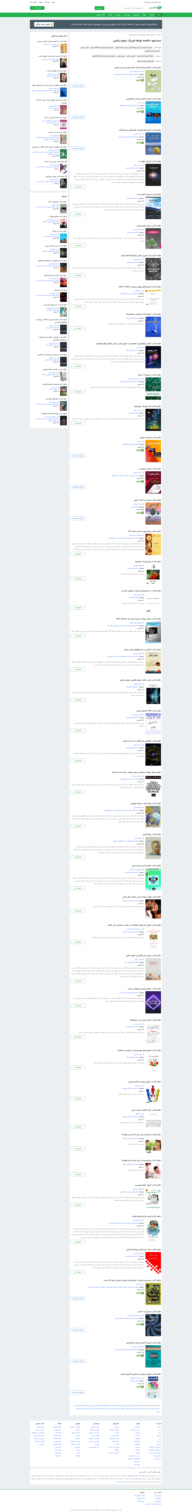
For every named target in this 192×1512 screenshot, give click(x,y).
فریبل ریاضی (131, 56)
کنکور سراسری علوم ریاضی (96, 1287)
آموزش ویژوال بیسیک (90, 998)
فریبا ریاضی (121, 56)
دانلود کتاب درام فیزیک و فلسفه (148, 561)
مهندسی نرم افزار (109, 210)
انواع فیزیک (133, 174)
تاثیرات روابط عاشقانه (98, 937)
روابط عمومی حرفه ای (86, 819)
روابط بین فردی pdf (80, 850)
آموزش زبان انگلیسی (111, 971)
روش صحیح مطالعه (130, 1197)
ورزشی (78, 1450)
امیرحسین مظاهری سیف (49, 121)
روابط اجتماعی (96, 1268)
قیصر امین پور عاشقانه (116, 1229)
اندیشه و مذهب (135, 1430)
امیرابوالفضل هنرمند (51, 417)
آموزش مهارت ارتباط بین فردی (106, 847)
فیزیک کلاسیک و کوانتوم (109, 174)
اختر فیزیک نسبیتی (96, 419)
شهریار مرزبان (137, 1189)
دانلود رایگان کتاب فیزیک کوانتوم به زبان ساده (126, 362)
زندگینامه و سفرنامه (155, 1447)
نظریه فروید (100, 1265)
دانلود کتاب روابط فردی (152, 834)
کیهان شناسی (132, 603)
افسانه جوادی (137, 504)
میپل (142, 665)
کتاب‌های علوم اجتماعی (130, 810)
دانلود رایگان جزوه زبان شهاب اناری (133, 974)
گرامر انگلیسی (99, 971)
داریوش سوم (120, 1405)
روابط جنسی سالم (119, 906)
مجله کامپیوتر (57, 1427)
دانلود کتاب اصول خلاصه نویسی (148, 1185)
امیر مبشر (54, 387)
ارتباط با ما (157, 1496)
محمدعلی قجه (53, 402)
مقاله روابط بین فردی (122, 852)
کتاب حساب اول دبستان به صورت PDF (95, 547)
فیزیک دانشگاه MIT (77, 631)
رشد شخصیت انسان (80, 1262)
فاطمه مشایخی (52, 89)
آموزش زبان (157, 1456)
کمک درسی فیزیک (122, 210)
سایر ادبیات (157, 1459)
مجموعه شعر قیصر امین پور (90, 1237)
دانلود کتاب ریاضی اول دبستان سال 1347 (144, 531)
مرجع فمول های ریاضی (89, 723)
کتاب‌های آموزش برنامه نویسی (128, 993)
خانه (158, 15)
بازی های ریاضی (88, 238)
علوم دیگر (137, 1464)
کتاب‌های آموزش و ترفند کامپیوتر (49, 152)
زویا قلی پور (53, 293)
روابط (129, 1094)
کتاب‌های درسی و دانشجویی (129, 293)
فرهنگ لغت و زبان (155, 1453)
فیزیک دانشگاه (107, 204)
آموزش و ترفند (114, 1430)
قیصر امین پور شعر (131, 1229)
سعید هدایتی (137, 745)
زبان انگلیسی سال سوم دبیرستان (110, 974)
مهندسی (127, 15)
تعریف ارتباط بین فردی (94, 850)
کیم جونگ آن (53, 373)
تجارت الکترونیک (114, 1439)
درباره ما (158, 1498)
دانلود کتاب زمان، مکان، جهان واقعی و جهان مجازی (140, 680)
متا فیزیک (93, 692)
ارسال (121, 1482)
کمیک (159, 1441)
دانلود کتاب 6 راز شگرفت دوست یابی (146, 1110)
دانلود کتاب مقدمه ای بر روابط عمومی (146, 803)
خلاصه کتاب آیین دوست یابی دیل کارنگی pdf (108, 884)
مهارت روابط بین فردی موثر (106, 852)
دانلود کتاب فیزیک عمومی (150, 437)
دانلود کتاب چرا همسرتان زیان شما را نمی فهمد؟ (141, 1134)
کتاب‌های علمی (133, 413)
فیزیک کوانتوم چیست (118, 182)
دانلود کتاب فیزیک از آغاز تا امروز (147, 500)
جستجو (99, 8)
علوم (144, 15)
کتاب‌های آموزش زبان (52, 328)
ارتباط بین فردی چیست (110, 850)
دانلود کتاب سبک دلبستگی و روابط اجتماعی (143, 1249)
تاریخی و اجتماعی (38, 1436)
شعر (159, 1433)
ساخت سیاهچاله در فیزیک (102, 1032)
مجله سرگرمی (57, 1436)
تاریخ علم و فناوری (132, 137)
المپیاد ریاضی (113, 299)
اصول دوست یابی (129, 884)
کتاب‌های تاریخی (54, 108)
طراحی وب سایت (114, 1447)
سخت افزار (115, 1441)
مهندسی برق (95, 1436)
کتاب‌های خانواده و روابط (145, 61)
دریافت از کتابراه (78, 86)
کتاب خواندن (90, 1197)
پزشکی (138, 1433)
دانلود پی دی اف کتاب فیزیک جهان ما (92, 179)
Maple (73, 662)
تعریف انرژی (94, 387)
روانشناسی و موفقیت (37, 1433)
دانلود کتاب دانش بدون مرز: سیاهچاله (145, 1020)
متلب (89, 662)
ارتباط (125, 1094)
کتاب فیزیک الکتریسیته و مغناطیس (89, 204)
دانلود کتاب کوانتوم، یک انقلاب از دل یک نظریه (142, 741)
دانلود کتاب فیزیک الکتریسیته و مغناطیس (143, 99)
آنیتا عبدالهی (137, 259)
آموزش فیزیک (132, 387)
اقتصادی (137, 1427)
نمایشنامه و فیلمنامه (155, 1450)
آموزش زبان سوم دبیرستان (128, 976)
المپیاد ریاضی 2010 (102, 299)
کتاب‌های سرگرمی (53, 421)
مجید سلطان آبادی (136, 71)
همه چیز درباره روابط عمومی (102, 819)
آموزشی (41, 1444)
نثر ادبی (158, 1444)
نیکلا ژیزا (139, 347)
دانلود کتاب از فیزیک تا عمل (149, 375)
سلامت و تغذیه (75, 1441)
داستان (159, 1427)
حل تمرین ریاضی (117, 268)
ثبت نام (47, 2)
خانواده (120, 1094)
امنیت (117, 1433)
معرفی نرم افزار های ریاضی (111, 665)
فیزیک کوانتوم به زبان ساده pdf (99, 356)
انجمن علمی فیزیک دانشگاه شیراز (102, 48)
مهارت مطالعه (80, 1197)
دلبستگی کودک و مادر (95, 1262)
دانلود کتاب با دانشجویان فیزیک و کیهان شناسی (141, 591)
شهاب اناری (138, 959)
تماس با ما (33, 2)
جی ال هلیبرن (137, 134)
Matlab (78, 662)
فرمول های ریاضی (131, 723)
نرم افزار (134, 662)
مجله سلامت (57, 1450)
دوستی (134, 1094)
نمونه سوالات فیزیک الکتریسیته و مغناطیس (108, 207)
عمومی (117, 15)
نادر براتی (54, 205)
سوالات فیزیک (134, 210)
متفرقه (78, 1456)
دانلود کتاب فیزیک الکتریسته (149, 194)
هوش (131, 1381)
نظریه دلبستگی (118, 1268)
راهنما (40, 2)
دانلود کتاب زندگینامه (137, 1237)
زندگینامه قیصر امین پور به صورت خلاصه (93, 1232)
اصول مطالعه (128, 1200)
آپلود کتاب (37, 8)
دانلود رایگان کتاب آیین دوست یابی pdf (102, 878)
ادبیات (151, 15)
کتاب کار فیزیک (87, 207)
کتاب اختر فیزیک (131, 419)
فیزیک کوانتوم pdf (132, 182)
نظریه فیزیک (102, 692)
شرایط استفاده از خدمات (153, 1504)
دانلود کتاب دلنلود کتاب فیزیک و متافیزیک (143, 314)
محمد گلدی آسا (137, 776)
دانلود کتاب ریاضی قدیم (119, 549)
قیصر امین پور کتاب (101, 1229)
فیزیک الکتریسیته (132, 105)
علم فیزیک (122, 137)
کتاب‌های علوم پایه (132, 168)
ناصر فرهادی (138, 291)
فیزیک (136, 74)
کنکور (73, 1197)
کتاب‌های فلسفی (54, 91)
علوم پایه (137, 1462)
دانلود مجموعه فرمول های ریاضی (114, 723)
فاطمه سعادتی (137, 1347)
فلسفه (130, 574)
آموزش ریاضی (127, 268)
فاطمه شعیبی (137, 230)
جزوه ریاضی (98, 665)
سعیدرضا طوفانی (52, 74)
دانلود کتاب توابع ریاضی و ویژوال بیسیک (144, 988)
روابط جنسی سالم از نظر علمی (103, 906)
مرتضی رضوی (138, 595)
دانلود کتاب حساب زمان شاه (102, 549)
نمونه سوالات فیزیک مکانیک (94, 631)
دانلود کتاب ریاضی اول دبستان (118, 547)
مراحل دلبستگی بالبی (130, 1268)
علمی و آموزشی (128, 1318)
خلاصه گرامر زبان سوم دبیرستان (100, 968)
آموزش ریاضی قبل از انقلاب (101, 544)
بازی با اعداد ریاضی (100, 238)
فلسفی (137, 1450)
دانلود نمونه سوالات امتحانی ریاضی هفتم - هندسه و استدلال (136, 772)
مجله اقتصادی (57, 1439)
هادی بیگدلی (53, 234)
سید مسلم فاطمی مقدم (134, 929)
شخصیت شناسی (138, 1265)
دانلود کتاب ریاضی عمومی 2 (149, 469)
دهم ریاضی (134, 1287)
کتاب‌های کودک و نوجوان (51, 139)
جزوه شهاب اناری (92, 974)
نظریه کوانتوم (133, 176)
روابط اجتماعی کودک (125, 1265)
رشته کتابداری (107, 816)
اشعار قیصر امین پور (106, 1237)
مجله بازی (58, 1433)
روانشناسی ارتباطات (130, 847)
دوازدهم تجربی (118, 74)
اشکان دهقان (53, 106)
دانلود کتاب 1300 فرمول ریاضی (148, 710)
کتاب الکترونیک (139, 1496)
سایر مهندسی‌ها (94, 1447)
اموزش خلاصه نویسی (107, 1197)
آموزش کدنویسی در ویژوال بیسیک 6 (109, 998)
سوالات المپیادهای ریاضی (126, 302)
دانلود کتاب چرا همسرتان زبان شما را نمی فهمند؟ (141, 1160)
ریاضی (135, 268)
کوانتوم (110, 324)
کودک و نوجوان (75, 1444)
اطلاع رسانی (98, 816)
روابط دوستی (124, 1122)
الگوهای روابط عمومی (78, 816)
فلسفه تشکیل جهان (113, 692)
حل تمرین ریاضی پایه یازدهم (102, 268)
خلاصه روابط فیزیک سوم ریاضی (136, 1405)
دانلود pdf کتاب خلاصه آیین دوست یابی (119, 881)
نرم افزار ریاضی (116, 662)
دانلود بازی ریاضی (112, 238)
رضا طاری (139, 1284)
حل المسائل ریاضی (126, 787)
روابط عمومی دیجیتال (119, 819)
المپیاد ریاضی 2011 (89, 299)
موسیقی (77, 1447)
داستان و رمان (40, 1430)
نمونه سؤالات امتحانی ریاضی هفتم (125, 785)
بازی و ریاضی (132, 238)
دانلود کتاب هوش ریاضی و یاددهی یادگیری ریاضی (141, 1374)
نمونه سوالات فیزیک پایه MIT (127, 631)
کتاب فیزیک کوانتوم (130, 356)
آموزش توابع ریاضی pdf (126, 1001)
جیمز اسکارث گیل (52, 220)
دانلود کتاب (78, 187)
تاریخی (138, 1436)
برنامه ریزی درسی (138, 1200)
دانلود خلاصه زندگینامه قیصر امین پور (115, 1234)
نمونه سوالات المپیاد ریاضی (128, 299)
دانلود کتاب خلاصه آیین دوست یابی (146, 865)
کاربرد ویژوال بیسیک (111, 1001)
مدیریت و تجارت (39, 1439)
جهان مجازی (133, 692)
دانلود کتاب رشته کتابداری (135, 819)
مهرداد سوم (104, 1405)
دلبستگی (105, 1262)
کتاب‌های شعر (113, 1223)
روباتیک (96, 1444)
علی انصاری (138, 1086)
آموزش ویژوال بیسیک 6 (129, 998)
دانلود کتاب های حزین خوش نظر (81, 1234)
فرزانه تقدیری (53, 264)
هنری (78, 1453)
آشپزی (78, 1430)
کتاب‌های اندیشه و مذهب (51, 236)
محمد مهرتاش (52, 150)
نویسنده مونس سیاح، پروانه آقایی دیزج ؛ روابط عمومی (133, 48)
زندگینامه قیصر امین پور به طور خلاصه (119, 1232)
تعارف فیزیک (111, 387)
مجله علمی (58, 1447)
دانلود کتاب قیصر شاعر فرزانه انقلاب (146, 1216)
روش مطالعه (119, 1200)
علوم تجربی (119, 1318)
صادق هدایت (53, 165)
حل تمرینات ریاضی (86, 268)
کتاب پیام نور (125, 665)
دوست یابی (133, 1122)
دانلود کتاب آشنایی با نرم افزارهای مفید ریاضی (142, 649)
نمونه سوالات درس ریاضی (105, 785)
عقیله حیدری (138, 653)
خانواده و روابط (75, 1433)
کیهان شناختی (88, 1032)
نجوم (80, 1032)
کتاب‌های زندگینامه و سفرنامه (128, 1223)
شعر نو (159, 1436)
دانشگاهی (122, 105)
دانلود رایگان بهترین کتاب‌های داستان (47, 137)
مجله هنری (58, 1453)
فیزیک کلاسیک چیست (92, 174)
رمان (159, 1430)
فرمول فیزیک (107, 1063)
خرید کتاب (141, 1501)
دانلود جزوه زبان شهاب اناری (128, 971)
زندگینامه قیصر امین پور (121, 1237)
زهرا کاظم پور (138, 807)
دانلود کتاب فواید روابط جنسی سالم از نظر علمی (141, 897)
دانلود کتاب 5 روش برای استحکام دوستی (144, 1081)
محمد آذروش (53, 326)
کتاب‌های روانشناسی (52, 76)
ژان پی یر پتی (137, 1024)
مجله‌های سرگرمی (118, 841)
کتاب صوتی (100, 15)
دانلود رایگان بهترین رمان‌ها (51, 59)
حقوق (138, 1453)
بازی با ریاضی (123, 238)
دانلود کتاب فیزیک (78, 692)
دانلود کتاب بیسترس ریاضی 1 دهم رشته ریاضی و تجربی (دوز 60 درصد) (132, 1280)
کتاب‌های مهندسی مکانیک (116, 626)
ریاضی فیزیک (139, 1409)
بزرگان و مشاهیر (75, 1427)
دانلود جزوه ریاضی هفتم (88, 785)
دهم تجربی (126, 1287)
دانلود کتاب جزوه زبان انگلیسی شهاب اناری (143, 955)
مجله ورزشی (57, 1441)
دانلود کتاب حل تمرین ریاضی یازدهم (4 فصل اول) (141, 255)
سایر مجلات (57, 1456)
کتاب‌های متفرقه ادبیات (52, 360)
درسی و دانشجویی (134, 1456)
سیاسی (137, 1447)
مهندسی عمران (94, 1430)
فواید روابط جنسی (131, 906)
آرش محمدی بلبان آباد (135, 379)
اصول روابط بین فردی (137, 852)
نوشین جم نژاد (52, 279)
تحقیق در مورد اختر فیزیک (80, 419)
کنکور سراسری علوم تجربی (113, 1287)
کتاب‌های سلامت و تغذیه (51, 45)
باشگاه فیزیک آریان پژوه (145, 56)
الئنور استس (53, 135)
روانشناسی (82, 1265)
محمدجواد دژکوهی (136, 1378)
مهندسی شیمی (94, 1441)
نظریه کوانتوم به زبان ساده (108, 176)
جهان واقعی (124, 692)
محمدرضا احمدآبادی (135, 869)
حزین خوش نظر (97, 1234)
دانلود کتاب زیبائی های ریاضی (149, 225)
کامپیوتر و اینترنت (113, 1453)
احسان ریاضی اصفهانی (152, 51)
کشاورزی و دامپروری (134, 1459)
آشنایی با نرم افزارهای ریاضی (101, 662)
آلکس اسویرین (137, 715)
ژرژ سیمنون (53, 249)
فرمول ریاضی (123, 1063)
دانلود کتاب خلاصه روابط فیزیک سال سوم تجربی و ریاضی (137, 67)
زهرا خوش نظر (137, 1220)
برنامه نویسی (115, 1436)
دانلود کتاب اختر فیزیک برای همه (147, 406)
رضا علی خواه (138, 165)
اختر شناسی (108, 419)
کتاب (143, 1479)
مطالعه (97, 1197)
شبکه (117, 1444)
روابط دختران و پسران (113, 937)
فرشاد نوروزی (138, 565)
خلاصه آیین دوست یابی (97, 881)
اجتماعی (137, 1444)
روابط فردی (119, 847)
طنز (160, 1439)
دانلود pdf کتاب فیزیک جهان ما (115, 179)
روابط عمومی (90, 816)
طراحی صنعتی (95, 1427)
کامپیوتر (136, 15)
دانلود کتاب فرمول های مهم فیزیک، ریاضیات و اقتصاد (139, 1050)
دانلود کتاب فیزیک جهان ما (150, 161)
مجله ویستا (138, 838)
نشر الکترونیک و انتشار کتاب (151, 2)
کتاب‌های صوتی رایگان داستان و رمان (48, 167)
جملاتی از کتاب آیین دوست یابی (126, 878)
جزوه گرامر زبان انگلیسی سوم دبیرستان (124, 968)
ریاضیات (100, 723)
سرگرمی (77, 1439)
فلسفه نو (124, 574)
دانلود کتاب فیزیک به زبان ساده (88, 176)
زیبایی (78, 1436)
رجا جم (140, 103)
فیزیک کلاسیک (123, 174)
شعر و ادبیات (40, 1427)
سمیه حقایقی (137, 473)
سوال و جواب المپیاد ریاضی (93, 302)
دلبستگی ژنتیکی (107, 1268)
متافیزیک (122, 324)
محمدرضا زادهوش (51, 308)
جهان (142, 695)
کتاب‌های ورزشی (54, 389)
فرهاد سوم (111, 1405)
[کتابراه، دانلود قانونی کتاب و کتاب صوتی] (140, 81)
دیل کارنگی (138, 1114)
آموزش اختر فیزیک (118, 419)
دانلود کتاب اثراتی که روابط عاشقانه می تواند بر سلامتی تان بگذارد (134, 925)
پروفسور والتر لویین (136, 623)
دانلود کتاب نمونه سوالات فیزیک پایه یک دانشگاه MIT (138, 619)
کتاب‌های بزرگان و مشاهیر (40, 91)
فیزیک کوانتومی (123, 176)
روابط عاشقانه (91, 1265)
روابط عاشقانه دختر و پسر (129, 937)
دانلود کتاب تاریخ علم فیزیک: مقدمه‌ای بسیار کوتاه (140, 130)
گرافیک (116, 1450)
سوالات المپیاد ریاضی (110, 302)
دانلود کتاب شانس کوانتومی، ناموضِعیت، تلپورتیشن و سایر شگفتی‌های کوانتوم (128, 343)
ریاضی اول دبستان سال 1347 (82, 549)
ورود (53, 2)
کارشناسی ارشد (123, 476)
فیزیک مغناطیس (118, 204)
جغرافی (137, 1439)
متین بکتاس (138, 1054)
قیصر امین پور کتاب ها (87, 1229)
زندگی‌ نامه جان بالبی (111, 1265)
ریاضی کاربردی (133, 476)
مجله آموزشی (57, 1444)
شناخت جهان (135, 695)
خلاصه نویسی (119, 1197)
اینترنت (116, 1427)
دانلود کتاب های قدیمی (83, 544)
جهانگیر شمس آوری (135, 535)
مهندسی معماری (94, 1433)
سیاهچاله (133, 1032)
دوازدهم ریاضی (128, 74)
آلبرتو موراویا (53, 180)
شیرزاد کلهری (138, 684)
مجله (110, 15)
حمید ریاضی (85, 48)
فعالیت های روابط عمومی (126, 822)
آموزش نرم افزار (126, 662)
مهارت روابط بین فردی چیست (127, 850)
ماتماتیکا (84, 662)
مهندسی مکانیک (94, 1439)
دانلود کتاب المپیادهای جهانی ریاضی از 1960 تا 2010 (140, 286)
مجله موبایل (57, 1430)
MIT (109, 631)
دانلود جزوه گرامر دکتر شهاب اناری (83, 971)
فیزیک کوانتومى (131, 324)
